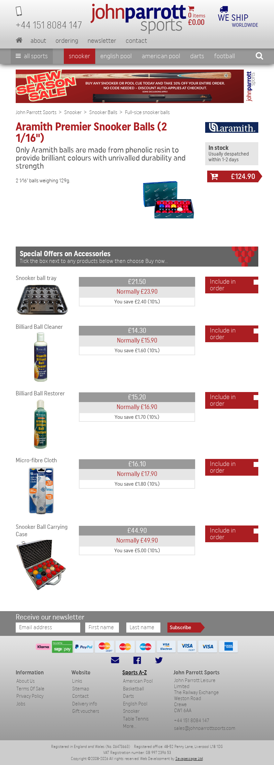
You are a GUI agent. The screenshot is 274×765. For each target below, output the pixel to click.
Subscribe (180, 627)
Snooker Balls (103, 112)
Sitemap (80, 688)
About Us (25, 681)
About (38, 40)
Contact (136, 40)
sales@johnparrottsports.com (204, 728)
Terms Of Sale (30, 688)
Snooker (79, 56)
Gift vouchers (85, 711)
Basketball (133, 688)
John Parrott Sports (36, 112)
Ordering (66, 40)
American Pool (161, 56)
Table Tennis (136, 719)
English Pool (135, 703)
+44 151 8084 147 (191, 720)
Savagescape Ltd (189, 759)
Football (224, 56)
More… (129, 726)
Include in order (223, 285)
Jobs (20, 703)
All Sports (35, 56)
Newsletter (102, 40)
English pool (116, 56)
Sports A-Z (134, 672)
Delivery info (84, 703)
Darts (197, 56)
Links (77, 681)
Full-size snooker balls (147, 112)
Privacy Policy (29, 696)
